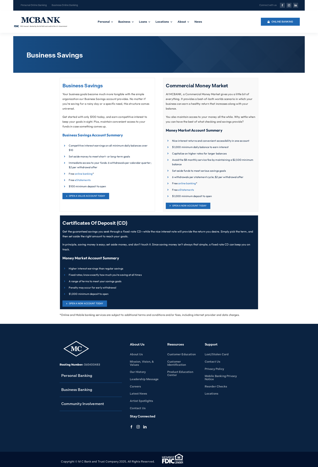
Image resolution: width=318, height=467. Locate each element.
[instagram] (289, 5)
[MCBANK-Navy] (40, 17)
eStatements (83, 180)
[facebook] (282, 5)
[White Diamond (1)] (76, 342)
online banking (83, 173)
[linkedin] (295, 5)
